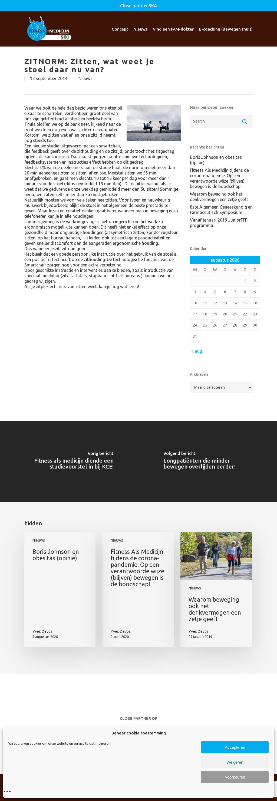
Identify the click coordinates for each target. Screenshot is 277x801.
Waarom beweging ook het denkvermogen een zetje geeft (219, 197)
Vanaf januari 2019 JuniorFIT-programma (219, 222)
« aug (197, 351)
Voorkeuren (235, 777)
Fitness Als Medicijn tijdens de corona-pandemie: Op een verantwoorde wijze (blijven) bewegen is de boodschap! (219, 178)
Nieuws (85, 78)
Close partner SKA (138, 5)
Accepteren (235, 747)
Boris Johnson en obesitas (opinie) (216, 160)
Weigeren (234, 762)
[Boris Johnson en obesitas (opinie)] (59, 589)
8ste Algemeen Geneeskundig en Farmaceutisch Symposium (221, 210)
